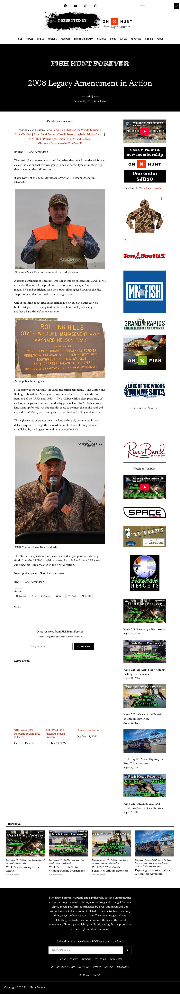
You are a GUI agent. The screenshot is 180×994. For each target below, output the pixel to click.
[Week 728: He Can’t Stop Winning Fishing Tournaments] (144, 652)
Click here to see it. (150, 188)
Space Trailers (23, 134)
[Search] (176, 6)
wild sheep (157, 866)
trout (165, 863)
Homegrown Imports (89, 730)
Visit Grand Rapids (78, 139)
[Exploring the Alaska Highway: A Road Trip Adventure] (144, 741)
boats (56, 860)
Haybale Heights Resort (89, 134)
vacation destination (143, 866)
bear (13, 860)
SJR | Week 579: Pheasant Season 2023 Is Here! (27, 734)
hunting (35, 860)
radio (24, 863)
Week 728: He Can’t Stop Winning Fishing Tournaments (67, 869)
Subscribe (83, 646)
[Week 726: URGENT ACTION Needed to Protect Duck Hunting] (144, 786)
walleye (70, 863)
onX (50, 130)
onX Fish (59, 130)
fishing (24, 860)
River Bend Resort (44, 134)
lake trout (153, 863)
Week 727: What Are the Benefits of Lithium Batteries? (110, 869)
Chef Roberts (65, 134)
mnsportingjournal (90, 96)
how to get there (141, 863)
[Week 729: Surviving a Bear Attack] (144, 612)
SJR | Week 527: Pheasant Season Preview (55, 734)
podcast (18, 863)
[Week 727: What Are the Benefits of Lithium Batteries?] (144, 697)
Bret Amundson (98, 875)
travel (160, 863)
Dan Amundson (12, 875)
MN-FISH (35, 139)
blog (142, 860)
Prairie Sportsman (54, 139)
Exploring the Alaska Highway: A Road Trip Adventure (153, 872)
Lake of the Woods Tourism (83, 130)
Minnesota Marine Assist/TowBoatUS (59, 143)
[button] (126, 216)
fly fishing (168, 860)
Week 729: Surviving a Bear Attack (144, 629)
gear (29, 860)
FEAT (18, 860)
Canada (148, 860)
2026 (8, 860)
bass (99, 860)
